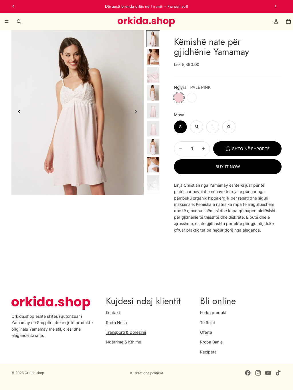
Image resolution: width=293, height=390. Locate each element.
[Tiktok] (278, 372)
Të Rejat (207, 322)
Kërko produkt (213, 312)
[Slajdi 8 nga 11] (153, 164)
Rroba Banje (211, 341)
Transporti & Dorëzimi (126, 332)
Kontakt (113, 312)
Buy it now (227, 166)
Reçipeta (208, 351)
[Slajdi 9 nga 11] (153, 182)
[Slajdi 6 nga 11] (153, 128)
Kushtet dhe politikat (146, 373)
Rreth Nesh (116, 322)
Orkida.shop (34, 373)
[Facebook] (247, 372)
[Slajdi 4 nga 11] (153, 92)
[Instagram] (258, 372)
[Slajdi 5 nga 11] (153, 110)
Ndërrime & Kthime (123, 341)
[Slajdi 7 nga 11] (153, 146)
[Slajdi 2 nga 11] (153, 57)
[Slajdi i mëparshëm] (13, 6)
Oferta (206, 332)
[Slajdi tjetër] (275, 6)
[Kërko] (19, 21)
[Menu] (6, 21)
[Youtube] (268, 372)
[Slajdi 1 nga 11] (153, 39)
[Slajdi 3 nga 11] (153, 75)
